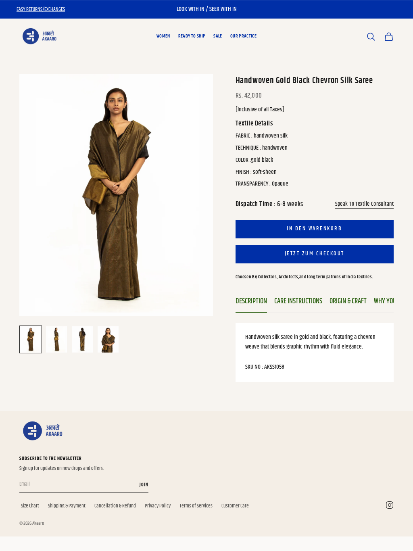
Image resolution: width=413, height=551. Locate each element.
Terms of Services (196, 506)
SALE (217, 36)
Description (251, 301)
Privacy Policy (158, 506)
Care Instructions (298, 301)
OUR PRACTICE (243, 36)
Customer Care (235, 506)
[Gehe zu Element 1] (30, 339)
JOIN (144, 484)
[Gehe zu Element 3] (82, 339)
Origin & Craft (348, 301)
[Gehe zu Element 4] (108, 339)
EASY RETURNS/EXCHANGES (41, 9)
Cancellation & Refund (115, 506)
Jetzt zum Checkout (314, 253)
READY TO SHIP (192, 36)
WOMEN (163, 36)
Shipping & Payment (67, 506)
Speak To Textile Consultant (364, 204)
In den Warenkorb (314, 228)
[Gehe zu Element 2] (56, 339)
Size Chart (30, 506)
